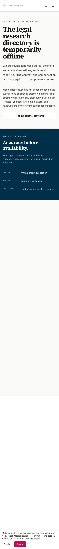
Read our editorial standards (29, 115)
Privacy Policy (33, 538)
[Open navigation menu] (53, 6)
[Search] (46, 6)
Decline (7, 544)
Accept (20, 544)
